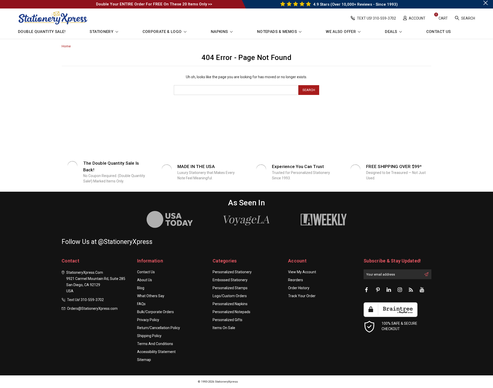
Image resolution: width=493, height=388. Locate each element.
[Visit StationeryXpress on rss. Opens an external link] (411, 290)
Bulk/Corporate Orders (155, 312)
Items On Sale (224, 328)
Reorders (295, 280)
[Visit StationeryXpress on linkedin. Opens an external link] (389, 290)
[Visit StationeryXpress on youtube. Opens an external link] (422, 290)
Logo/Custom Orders (230, 296)
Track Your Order (302, 296)
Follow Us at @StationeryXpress (107, 241)
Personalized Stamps (230, 288)
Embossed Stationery (230, 280)
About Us (144, 280)
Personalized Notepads (231, 312)
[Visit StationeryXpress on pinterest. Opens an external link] (378, 290)
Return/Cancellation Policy (158, 328)
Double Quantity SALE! (41, 32)
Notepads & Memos (277, 32)
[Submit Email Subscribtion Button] (426, 274)
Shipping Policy (149, 336)
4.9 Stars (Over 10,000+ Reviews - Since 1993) (355, 4)
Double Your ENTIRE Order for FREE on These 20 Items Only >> (154, 4)
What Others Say (150, 296)
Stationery (102, 32)
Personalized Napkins (230, 304)
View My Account (302, 272)
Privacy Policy (148, 320)
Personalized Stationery (232, 272)
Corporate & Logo (163, 32)
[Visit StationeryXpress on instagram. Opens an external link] (400, 290)
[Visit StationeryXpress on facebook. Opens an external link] (367, 290)
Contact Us (438, 32)
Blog (140, 288)
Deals (391, 32)
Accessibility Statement (156, 352)
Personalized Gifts (227, 320)
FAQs (141, 304)
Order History (298, 288)
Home (66, 46)
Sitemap (144, 360)
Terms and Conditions (155, 344)
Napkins (220, 32)
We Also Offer (341, 32)
